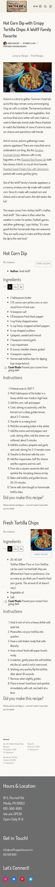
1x (10, 287)
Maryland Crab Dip (10, 757)
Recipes (23, 46)
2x (15, 287)
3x (21, 287)
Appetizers (7, 46)
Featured (16, 46)
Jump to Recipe (20, 55)
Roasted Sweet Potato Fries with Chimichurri (25, 169)
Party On (31, 744)
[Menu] (50, 6)
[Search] (45, 6)
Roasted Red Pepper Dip (33, 159)
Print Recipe (37, 55)
